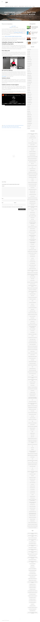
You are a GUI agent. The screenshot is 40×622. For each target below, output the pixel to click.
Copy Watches (32, 196)
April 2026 (28, 56)
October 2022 (29, 121)
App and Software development (32, 146)
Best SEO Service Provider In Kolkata (32, 540)
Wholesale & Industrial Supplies (32, 524)
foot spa (32, 258)
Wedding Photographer (32, 517)
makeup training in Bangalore (32, 578)
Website (15, 202)
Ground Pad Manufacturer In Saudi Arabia (32, 270)
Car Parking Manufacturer (32, 175)
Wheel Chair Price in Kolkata (32, 522)
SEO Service (32, 604)
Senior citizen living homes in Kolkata (32, 442)
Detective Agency (32, 212)
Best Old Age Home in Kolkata (32, 158)
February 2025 (29, 73)
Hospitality (16, 6)
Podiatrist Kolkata (32, 395)
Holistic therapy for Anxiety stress (7, 127)
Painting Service (32, 383)
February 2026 (29, 59)
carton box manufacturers (32, 184)
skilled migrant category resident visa (32, 461)
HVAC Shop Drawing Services (32, 307)
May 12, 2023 (33, 29)
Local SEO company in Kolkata (32, 575)
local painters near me (33, 573)
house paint (32, 565)
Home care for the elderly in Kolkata (32, 286)
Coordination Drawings (32, 194)
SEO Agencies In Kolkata (32, 597)
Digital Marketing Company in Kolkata (32, 549)
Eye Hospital (32, 244)
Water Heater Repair (32, 506)
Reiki (32, 421)
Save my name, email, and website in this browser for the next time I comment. (12, 206)
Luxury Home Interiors (32, 344)
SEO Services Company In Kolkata (32, 607)
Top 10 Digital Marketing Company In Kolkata (32, 613)
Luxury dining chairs (32, 339)
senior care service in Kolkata (32, 438)
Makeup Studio (32, 351)
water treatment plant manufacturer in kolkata (32, 513)
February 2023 (29, 114)
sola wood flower (32, 466)
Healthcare (11, 6)
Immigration (32, 309)
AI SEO (32, 141)
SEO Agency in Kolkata (32, 599)
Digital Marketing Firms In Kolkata (32, 554)
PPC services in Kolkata (32, 594)
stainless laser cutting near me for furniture (32, 472)
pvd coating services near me (32, 412)
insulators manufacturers (32, 570)
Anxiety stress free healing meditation (18, 125)
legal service (32, 330)
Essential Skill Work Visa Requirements (32, 236)
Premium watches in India (32, 409)
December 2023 (29, 97)
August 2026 (29, 49)
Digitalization (32, 217)
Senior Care (32, 436)
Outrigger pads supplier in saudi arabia (32, 380)
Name (3, 198)
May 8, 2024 (33, 44)
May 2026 (28, 54)
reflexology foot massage (32, 419)
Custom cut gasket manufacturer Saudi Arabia (32, 207)
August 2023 (29, 104)
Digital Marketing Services (32, 559)
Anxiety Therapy (14, 26)
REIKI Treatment (32, 424)
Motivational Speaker (32, 363)
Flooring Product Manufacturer (32, 251)
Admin (11, 27)
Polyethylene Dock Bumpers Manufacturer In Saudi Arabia (32, 397)
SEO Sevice (32, 447)
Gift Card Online (32, 263)
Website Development (32, 515)
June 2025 (28, 66)
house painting (32, 567)
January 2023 (29, 116)
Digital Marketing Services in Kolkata (32, 562)
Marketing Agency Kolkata (32, 580)
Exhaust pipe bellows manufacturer (32, 242)
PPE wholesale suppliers (32, 401)
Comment (3, 186)
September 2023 (29, 102)
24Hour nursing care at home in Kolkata (32, 134)
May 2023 (28, 109)
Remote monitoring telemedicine (32, 426)
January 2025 (29, 75)
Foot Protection (32, 256)
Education (7, 6)
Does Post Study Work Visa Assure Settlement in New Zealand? (35, 27)
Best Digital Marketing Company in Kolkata (32, 533)
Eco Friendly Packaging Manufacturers (32, 223)
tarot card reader (32, 482)
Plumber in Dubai (32, 392)
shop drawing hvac (32, 610)
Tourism (32, 494)
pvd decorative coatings (32, 414)
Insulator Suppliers (32, 316)
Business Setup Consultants (32, 172)
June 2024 (28, 87)
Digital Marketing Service (32, 555)
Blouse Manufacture (32, 168)
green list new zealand (32, 268)
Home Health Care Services (32, 289)
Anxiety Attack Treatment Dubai (8, 125)
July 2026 (28, 51)
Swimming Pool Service (32, 477)
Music (32, 366)
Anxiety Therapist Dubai (5, 126)
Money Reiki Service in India (32, 361)
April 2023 (28, 111)
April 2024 (28, 90)
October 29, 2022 (34, 39)
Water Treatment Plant (32, 511)
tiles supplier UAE (32, 487)
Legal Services (32, 332)
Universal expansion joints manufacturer (32, 500)
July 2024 (28, 85)
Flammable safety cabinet (32, 249)
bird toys (32, 163)
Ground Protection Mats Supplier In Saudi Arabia (32, 275)
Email (2, 202)
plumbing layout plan (32, 584)
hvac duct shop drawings (32, 568)
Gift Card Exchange (32, 261)
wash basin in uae (32, 504)
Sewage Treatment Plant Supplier (32, 453)
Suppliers (32, 475)
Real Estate (27, 6)
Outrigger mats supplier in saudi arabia (32, 377)
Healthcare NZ (32, 280)
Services (32, 449)
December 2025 (29, 63)
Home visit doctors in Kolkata (32, 297)
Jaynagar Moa (32, 321)
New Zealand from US (32, 368)
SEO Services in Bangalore (32, 609)
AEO (32, 139)
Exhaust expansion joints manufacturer (32, 240)
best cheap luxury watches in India (32, 156)
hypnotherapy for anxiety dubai (16, 127)
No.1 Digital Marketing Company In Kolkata (32, 582)
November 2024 (29, 78)
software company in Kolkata (32, 464)
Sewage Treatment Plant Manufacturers (32, 451)
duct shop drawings (32, 563)
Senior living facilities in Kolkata (32, 444)
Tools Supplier (32, 489)
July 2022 (28, 126)
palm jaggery (32, 385)
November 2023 (29, 99)
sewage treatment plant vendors (32, 455)
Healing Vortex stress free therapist (14, 126)
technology (32, 484)
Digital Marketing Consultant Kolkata (32, 552)
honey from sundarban (32, 302)
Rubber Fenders (32, 433)
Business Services (32, 170)
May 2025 (28, 68)
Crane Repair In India (32, 201)
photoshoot (32, 390)
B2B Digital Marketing (32, 151)
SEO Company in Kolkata (32, 600)
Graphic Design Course (32, 265)
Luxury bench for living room (32, 337)
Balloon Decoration (32, 153)
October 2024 (29, 80)
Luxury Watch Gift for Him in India (32, 349)
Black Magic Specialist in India (32, 165)
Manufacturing (21, 6)
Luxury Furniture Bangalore (32, 342)
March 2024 (29, 92)
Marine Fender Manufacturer (32, 356)
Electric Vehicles (32, 228)
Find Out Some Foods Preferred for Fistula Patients (35, 33)
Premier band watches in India (32, 407)
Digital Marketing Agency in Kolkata (32, 545)
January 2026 (29, 61)
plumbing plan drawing (32, 587)
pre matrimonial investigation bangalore (32, 403)
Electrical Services (32, 230)
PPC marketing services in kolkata (32, 592)
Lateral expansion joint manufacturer (32, 327)
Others (33, 6)
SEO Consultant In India (32, 602)
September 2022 (29, 123)
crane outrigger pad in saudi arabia (32, 199)
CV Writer (32, 210)
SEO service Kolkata (32, 605)
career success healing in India (32, 182)
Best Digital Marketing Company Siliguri (32, 536)
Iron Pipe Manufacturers (32, 319)
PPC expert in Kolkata (32, 589)
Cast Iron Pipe (32, 187)
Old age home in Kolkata (32, 373)
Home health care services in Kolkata (32, 292)
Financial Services (32, 246)
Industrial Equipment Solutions (32, 314)
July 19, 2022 (33, 35)
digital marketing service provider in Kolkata (32, 558)
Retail (30, 6)
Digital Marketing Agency (32, 543)
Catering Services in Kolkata (32, 189)
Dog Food (32, 219)
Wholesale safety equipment (32, 527)
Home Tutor (32, 295)
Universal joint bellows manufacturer (32, 502)
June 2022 (28, 128)
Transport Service (32, 496)
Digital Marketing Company (32, 547)
